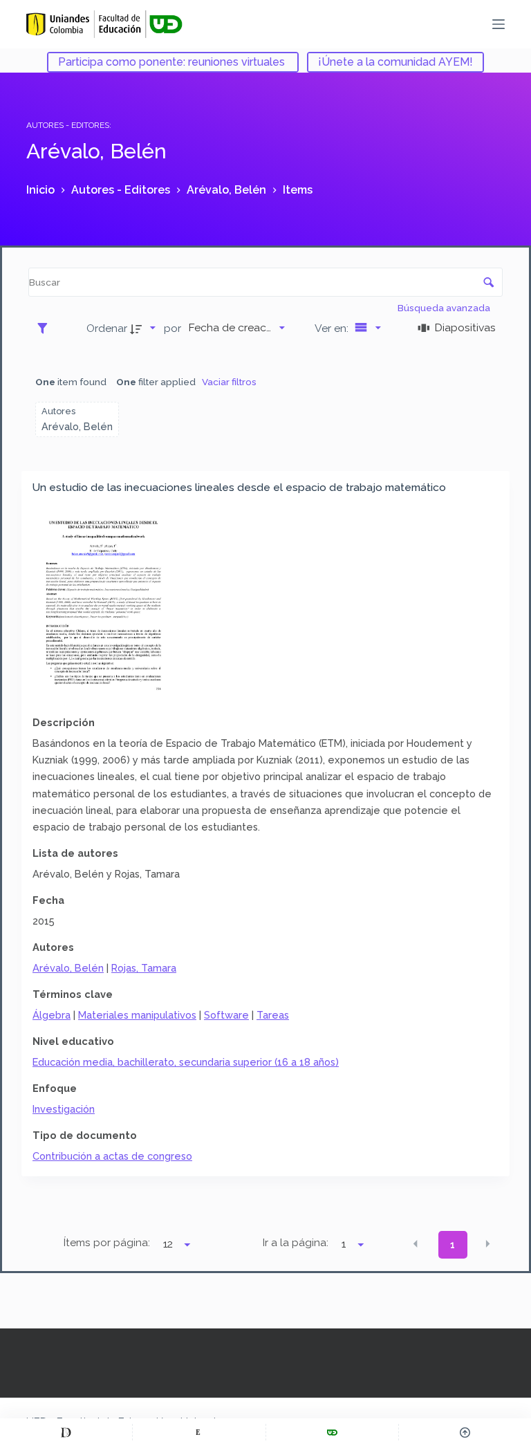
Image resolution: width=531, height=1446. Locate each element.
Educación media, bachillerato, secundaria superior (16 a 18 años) (185, 1062)
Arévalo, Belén (68, 968)
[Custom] (66, 1432)
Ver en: (333, 328)
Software (226, 1015)
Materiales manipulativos (137, 1015)
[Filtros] (46, 328)
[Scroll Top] (465, 1432)
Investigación (63, 1109)
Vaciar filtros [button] (229, 381)
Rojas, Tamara (143, 968)
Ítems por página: (107, 1242)
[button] (415, 1244)
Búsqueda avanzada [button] (445, 307)
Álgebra (51, 1015)
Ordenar (106, 328)
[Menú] (498, 24)
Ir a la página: (295, 1242)
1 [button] (452, 1244)
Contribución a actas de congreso (112, 1156)
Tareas (273, 1015)
